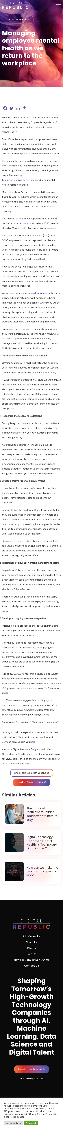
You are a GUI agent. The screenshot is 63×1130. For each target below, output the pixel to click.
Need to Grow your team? (31, 782)
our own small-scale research (37, 293)
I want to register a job (31, 1078)
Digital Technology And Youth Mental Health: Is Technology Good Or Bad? (41, 842)
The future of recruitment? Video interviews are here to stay (42, 814)
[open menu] (58, 5)
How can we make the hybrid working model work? (42, 871)
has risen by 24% (22, 223)
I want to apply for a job (31, 1069)
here (46, 714)
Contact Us (31, 966)
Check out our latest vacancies (31, 772)
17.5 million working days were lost (20, 180)
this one (48, 722)
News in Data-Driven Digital (31, 960)
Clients (31, 948)
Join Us (31, 954)
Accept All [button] (31, 1123)
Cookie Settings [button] (13, 1123)
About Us (31, 942)
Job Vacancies (31, 936)
